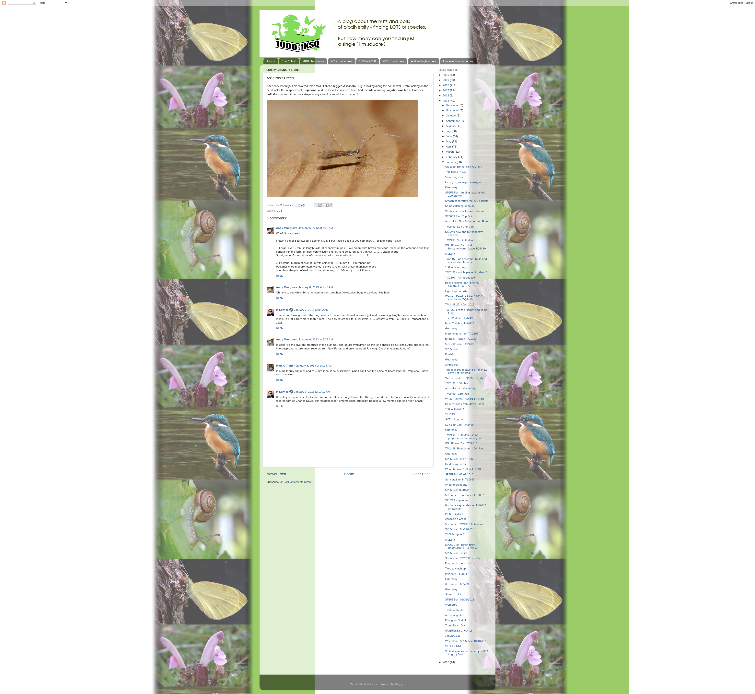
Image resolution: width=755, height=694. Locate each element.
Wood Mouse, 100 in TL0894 (463, 469)
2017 (446, 90)
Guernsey (451, 187)
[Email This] (316, 205)
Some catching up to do (460, 205)
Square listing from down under (464, 403)
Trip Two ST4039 (455, 171)
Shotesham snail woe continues (464, 211)
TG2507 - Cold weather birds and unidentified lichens (466, 261)
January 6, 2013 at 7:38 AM (315, 227)
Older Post (421, 474)
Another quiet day (456, 484)
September (453, 120)
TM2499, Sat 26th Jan (459, 240)
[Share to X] (323, 205)
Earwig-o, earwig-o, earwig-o (463, 182)
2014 (446, 95)
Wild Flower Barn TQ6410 (461, 443)
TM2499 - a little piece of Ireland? (466, 272)
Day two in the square (458, 563)
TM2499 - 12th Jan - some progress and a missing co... (464, 437)
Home (271, 61)
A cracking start (454, 615)
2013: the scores (393, 61)
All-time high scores (423, 61)
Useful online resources (458, 61)
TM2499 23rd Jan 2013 (459, 304)
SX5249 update (454, 419)
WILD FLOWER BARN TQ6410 (464, 398)
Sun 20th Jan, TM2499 (459, 344)
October (451, 115)
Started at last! (454, 594)
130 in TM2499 (454, 409)
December (453, 105)
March (450, 151)
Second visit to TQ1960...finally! (464, 378)
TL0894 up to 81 (455, 534)
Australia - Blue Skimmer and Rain (466, 221)
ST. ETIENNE (453, 646)
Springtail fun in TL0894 (460, 479)
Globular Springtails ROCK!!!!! (463, 166)
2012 (446, 662)
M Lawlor (282, 309)
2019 (446, 80)
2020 (446, 74)
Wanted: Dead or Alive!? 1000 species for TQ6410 (463, 298)
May (449, 141)
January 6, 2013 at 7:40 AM (315, 287)
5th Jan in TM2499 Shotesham (464, 524)
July (449, 131)
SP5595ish (452, 349)
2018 (446, 85)
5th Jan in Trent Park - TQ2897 (464, 495)
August (450, 126)
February (452, 157)
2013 (446, 100)
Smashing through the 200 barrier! (466, 200)
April (449, 146)
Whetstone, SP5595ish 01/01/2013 (466, 641)
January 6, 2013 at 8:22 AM (311, 309)
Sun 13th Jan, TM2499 (459, 424)
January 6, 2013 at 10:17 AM (312, 391)
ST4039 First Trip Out (458, 216)
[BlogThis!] (320, 205)
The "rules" (289, 61)
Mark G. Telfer (285, 365)
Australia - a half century (460, 388)
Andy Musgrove (286, 227)
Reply (279, 275)
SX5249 (450, 253)
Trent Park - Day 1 (456, 625)
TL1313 (450, 414)
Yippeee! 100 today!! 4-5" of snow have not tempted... (466, 371)
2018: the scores (313, 61)
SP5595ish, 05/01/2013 (459, 529)
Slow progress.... (455, 177)
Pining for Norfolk (456, 620)
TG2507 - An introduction (460, 277)
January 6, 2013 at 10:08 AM (314, 365)
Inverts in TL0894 (456, 573)
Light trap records (456, 291)
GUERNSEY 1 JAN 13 (458, 630)
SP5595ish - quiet (456, 553)
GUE (279, 210)
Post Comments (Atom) (298, 481)
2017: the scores (341, 61)
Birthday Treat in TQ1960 (461, 338)
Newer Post (276, 474)
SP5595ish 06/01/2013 (459, 490)
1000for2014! (367, 61)
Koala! (449, 354)
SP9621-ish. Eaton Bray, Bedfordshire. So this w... (462, 546)
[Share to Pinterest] (331, 205)
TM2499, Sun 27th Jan (459, 226)
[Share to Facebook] (327, 205)
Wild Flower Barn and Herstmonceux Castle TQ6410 (465, 247)
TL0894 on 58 (454, 610)
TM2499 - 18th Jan (457, 393)
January (451, 162)
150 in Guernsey (455, 267)
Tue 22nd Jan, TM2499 (459, 318)
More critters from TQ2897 (461, 333)
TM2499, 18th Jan (456, 383)
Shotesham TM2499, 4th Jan (463, 558)
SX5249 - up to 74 (456, 500)
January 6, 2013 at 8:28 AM (315, 339)
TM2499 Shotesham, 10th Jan (464, 448)
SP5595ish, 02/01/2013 (459, 599)
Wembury (451, 604)
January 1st (452, 635)
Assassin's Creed (456, 518)
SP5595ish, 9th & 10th (459, 458)
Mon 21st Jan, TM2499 (459, 323)
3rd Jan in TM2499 (457, 584)
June (449, 136)
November (453, 110)
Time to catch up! (456, 568)
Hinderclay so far (455, 464)
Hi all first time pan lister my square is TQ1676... (462, 284)
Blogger (399, 684)
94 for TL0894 (454, 513)
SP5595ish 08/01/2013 (459, 474)
